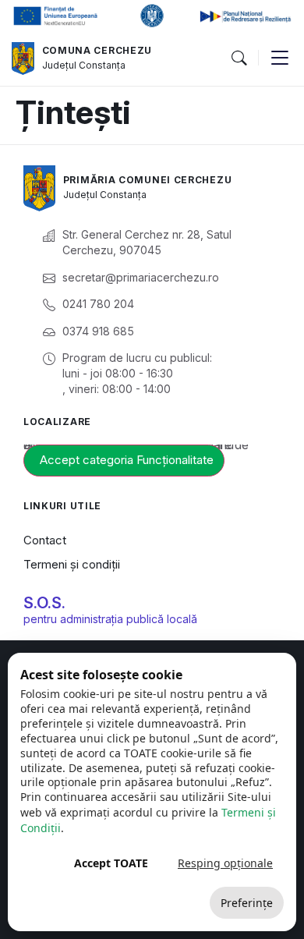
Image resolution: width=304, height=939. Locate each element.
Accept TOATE (111, 863)
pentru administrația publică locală (110, 618)
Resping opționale (225, 863)
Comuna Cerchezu (97, 50)
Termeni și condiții (71, 564)
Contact (44, 540)
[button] (238, 58)
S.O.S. (44, 603)
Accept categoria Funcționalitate (127, 459)
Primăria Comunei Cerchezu (147, 180)
